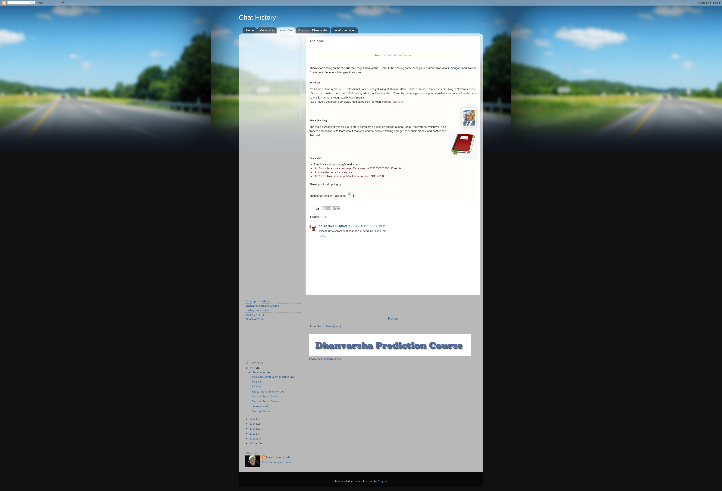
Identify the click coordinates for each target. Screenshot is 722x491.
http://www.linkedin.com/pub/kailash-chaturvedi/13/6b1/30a (349, 176)
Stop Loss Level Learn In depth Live (273, 376)
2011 (253, 438)
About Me (286, 30)
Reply (322, 236)
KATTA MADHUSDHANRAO (336, 226)
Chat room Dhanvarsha (312, 30)
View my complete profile (277, 462)
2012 (253, 433)
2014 (253, 423)
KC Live (256, 381)
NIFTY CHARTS (255, 314)
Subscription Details (257, 301)
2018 (253, 368)
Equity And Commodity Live (268, 391)
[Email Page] (317, 208)
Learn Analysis (260, 406)
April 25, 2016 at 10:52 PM (369, 226)
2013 (253, 428)
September (259, 372)
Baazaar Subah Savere (265, 396)
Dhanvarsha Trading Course (262, 305)
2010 (253, 443)
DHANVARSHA (254, 319)
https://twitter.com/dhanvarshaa (333, 172)
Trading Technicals (256, 310)
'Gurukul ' (398, 101)
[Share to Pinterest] (338, 208)
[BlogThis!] (328, 208)
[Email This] (324, 208)
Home (250, 30)
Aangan (455, 68)
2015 (253, 419)
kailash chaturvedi (278, 457)
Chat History (257, 17)
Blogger (382, 481)
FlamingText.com (331, 359)
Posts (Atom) (333, 326)
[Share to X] (331, 208)
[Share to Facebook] (335, 208)
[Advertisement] (393, 305)
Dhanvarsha (382, 93)
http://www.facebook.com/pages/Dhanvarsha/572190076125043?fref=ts (357, 168)
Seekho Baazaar (262, 411)
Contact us (267, 30)
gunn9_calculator (344, 30)
